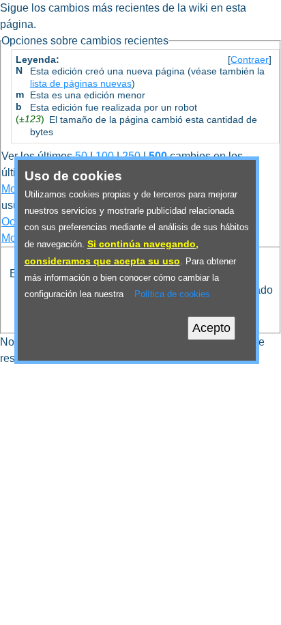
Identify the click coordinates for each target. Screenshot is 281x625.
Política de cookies (172, 294)
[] (249, 60)
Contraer (250, 60)
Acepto (211, 328)
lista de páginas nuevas (81, 84)
